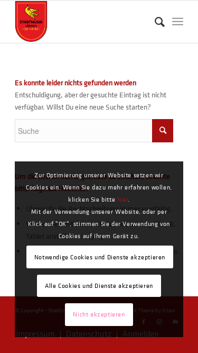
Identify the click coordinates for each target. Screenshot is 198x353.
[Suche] (154, 22)
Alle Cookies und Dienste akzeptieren (99, 286)
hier (122, 199)
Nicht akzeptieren (99, 314)
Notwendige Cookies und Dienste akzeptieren (99, 257)
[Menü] (177, 21)
